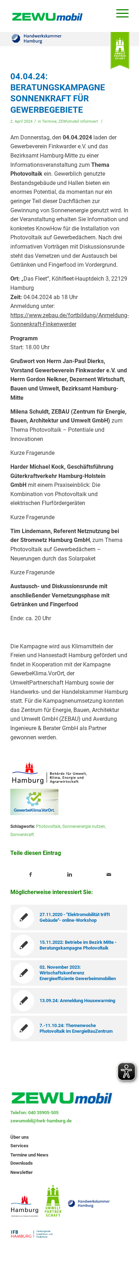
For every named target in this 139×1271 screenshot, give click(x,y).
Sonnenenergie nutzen (83, 826)
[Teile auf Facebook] (30, 875)
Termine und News (29, 1155)
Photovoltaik (48, 826)
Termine (49, 121)
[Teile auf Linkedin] (69, 875)
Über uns (19, 1137)
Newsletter (21, 1172)
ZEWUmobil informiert (78, 121)
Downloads (21, 1163)
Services (19, 1145)
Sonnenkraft (22, 834)
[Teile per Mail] (108, 875)
